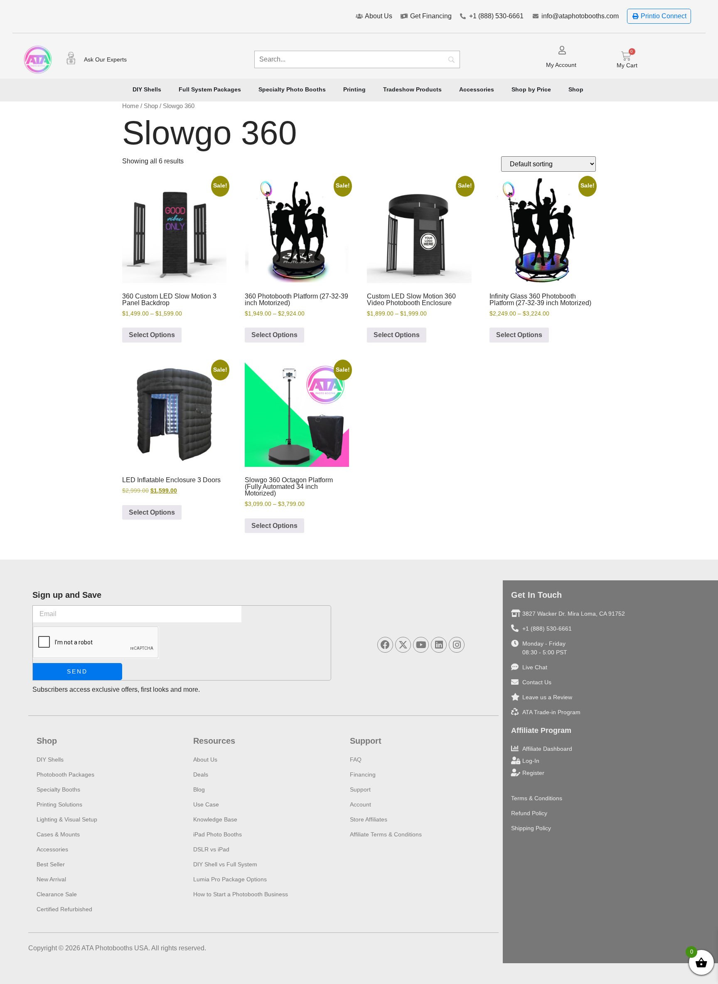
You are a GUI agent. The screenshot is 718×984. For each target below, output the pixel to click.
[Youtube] (421, 645)
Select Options (152, 334)
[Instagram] (457, 645)
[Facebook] (385, 645)
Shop (151, 106)
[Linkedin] (439, 645)
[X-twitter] (403, 645)
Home (130, 106)
